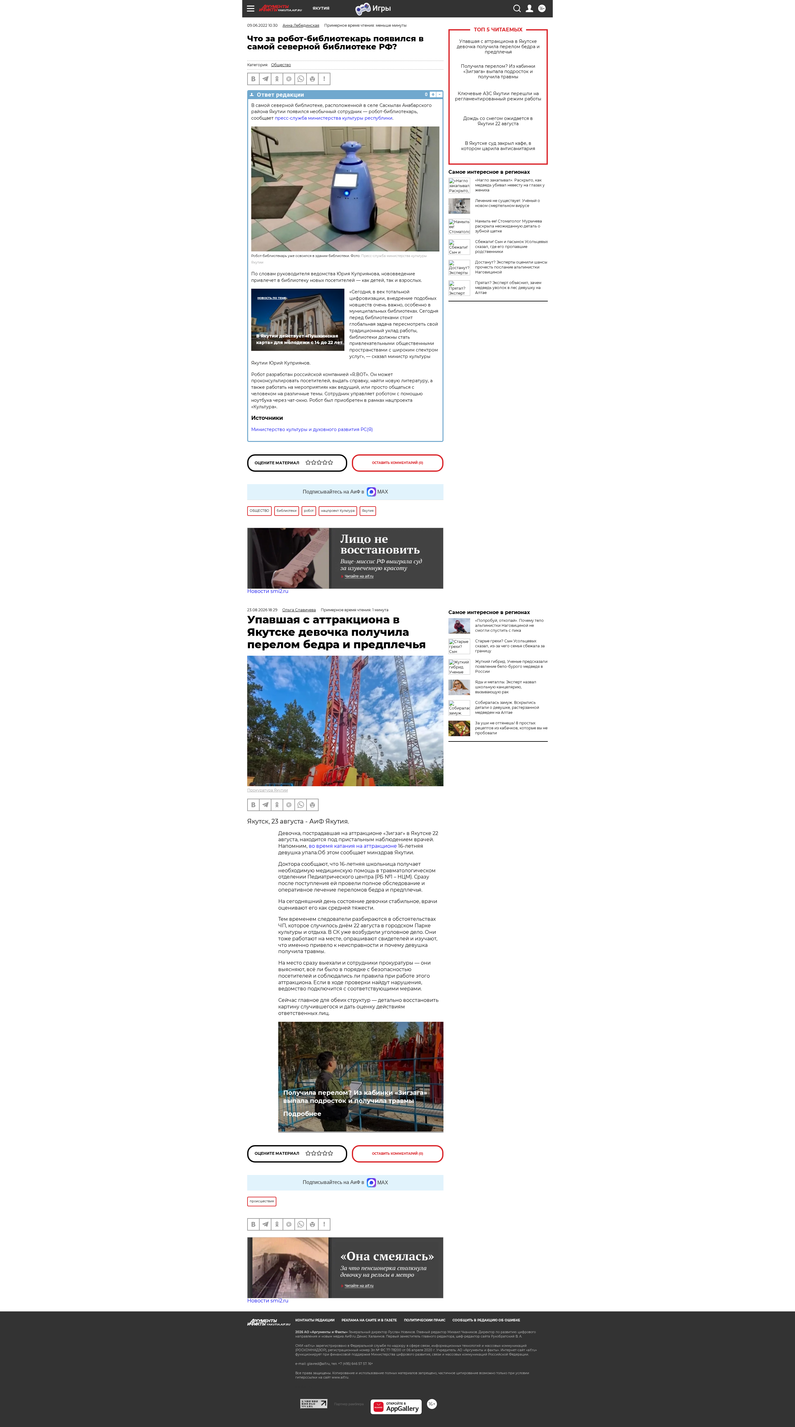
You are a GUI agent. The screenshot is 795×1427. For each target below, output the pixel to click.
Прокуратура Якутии (267, 790)
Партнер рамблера (349, 1404)
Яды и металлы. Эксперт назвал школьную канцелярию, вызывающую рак (505, 687)
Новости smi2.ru (267, 591)
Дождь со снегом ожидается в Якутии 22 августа (498, 121)
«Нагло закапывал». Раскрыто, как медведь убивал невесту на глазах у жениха (510, 185)
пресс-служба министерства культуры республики (334, 118)
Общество (281, 64)
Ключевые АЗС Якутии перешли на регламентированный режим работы (498, 96)
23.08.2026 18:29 (262, 610)
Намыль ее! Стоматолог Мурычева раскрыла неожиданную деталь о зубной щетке (508, 226)
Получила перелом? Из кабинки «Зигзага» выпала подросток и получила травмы (498, 72)
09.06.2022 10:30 (262, 25)
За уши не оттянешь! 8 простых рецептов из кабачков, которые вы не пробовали (511, 728)
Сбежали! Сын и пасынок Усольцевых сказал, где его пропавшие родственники (511, 246)
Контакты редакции (314, 1320)
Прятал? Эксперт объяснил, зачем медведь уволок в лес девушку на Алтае (508, 287)
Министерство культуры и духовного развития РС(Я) (312, 429)
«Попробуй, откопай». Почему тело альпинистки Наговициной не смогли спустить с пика (509, 625)
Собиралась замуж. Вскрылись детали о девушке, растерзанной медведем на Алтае (507, 707)
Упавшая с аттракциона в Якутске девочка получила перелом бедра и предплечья (498, 47)
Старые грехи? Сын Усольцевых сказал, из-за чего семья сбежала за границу (510, 646)
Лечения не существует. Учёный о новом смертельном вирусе (507, 203)
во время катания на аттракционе (353, 846)
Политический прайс (424, 1320)
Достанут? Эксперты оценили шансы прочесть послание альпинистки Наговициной (511, 267)
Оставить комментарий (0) (397, 463)
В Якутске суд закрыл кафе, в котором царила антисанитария (498, 146)
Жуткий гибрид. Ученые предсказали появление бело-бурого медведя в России (511, 666)
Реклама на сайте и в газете (369, 1320)
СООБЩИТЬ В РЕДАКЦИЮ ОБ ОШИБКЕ (486, 1320)
